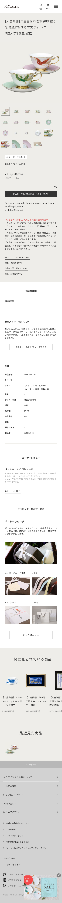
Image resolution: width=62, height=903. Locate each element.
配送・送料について (13, 263)
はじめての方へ (11, 812)
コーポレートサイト (11, 864)
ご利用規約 (11, 829)
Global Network (15, 210)
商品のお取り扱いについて (16, 268)
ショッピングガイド (13, 794)
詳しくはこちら (31, 634)
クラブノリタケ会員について (17, 777)
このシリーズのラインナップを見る (31, 347)
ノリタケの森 (9, 858)
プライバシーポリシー (15, 835)
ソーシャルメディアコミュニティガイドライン (26, 848)
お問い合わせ (10, 803)
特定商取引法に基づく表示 (17, 841)
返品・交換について (13, 273)
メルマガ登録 (10, 786)
